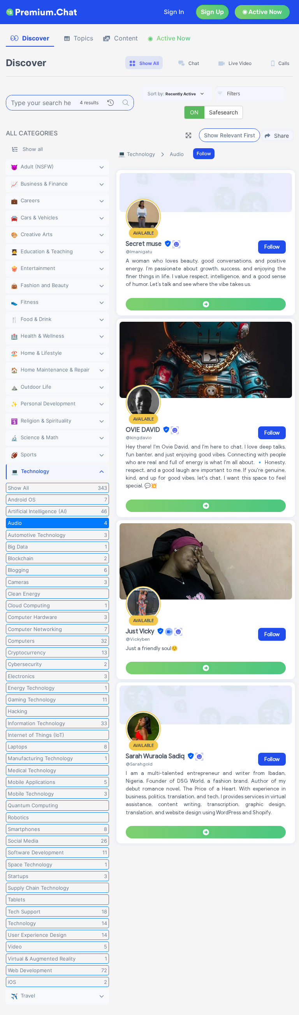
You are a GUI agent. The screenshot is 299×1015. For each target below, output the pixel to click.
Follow (204, 153)
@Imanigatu (139, 251)
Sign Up (212, 12)
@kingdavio (138, 437)
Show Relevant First (229, 135)
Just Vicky (141, 631)
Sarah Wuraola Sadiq (156, 756)
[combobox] (250, 94)
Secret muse (144, 244)
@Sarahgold (139, 764)
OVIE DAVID (144, 430)
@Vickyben (138, 639)
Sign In (174, 12)
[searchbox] (262, 93)
